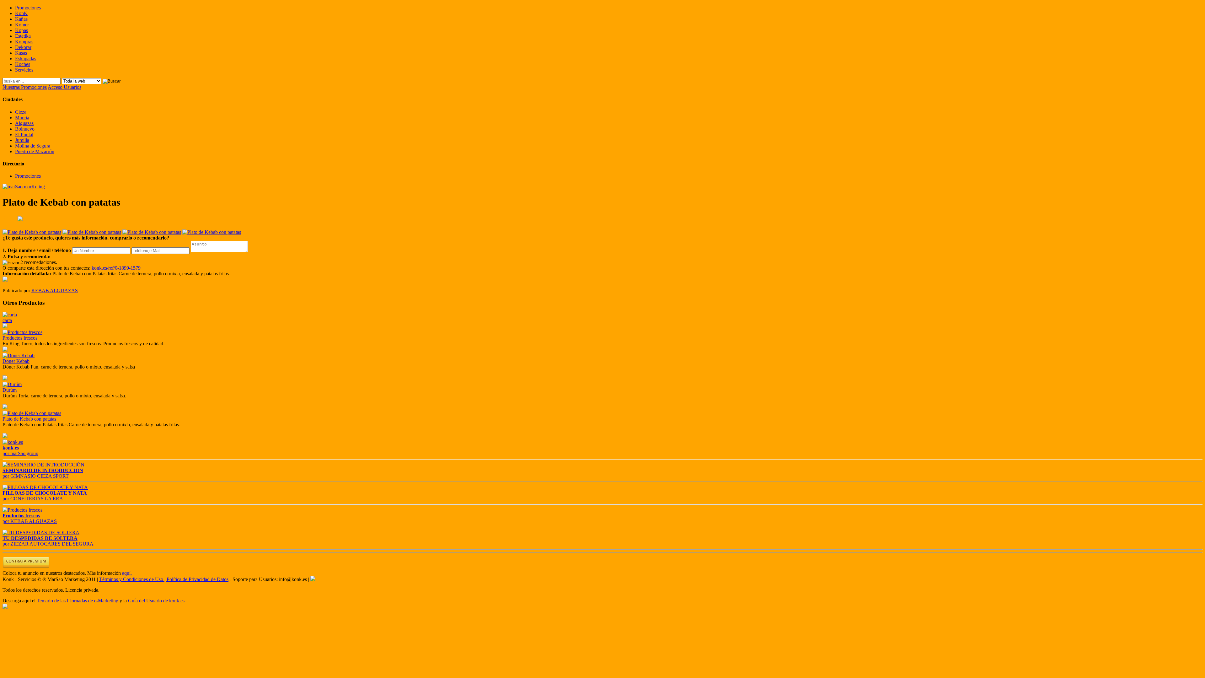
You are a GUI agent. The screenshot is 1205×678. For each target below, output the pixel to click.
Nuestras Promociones (25, 87)
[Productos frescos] (22, 332)
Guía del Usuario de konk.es (156, 600)
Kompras (24, 41)
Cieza (20, 112)
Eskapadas (25, 58)
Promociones (28, 7)
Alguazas (24, 123)
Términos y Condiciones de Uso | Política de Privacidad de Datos (163, 579)
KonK (21, 13)
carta (7, 320)
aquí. (127, 573)
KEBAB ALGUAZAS (54, 290)
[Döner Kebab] (19, 355)
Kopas (21, 30)
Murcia (22, 117)
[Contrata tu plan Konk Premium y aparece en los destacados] (26, 567)
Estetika (23, 36)
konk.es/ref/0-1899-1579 (116, 268)
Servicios (24, 70)
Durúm (10, 390)
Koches (22, 64)
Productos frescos (20, 338)
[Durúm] (12, 384)
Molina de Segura (32, 145)
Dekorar (23, 47)
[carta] (10, 314)
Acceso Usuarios (64, 87)
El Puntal (24, 134)
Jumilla (22, 140)
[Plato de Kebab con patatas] (32, 413)
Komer (22, 24)
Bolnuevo (25, 129)
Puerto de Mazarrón (34, 151)
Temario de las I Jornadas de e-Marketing (77, 600)
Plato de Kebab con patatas (29, 419)
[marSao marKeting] (24, 186)
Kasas (21, 53)
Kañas (21, 19)
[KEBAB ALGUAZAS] (5, 279)
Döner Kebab (16, 361)
